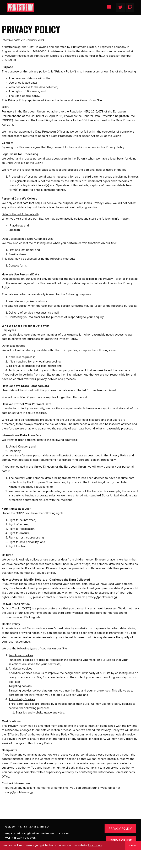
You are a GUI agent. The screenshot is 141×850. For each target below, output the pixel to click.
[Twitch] (130, 7)
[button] (109, 7)
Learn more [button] (95, 845)
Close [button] (132, 845)
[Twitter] (120, 7)
